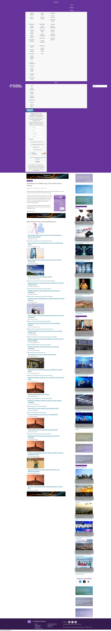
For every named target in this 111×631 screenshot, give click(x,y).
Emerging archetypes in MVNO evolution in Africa (83, 225)
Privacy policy (37, 158)
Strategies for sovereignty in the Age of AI (82, 277)
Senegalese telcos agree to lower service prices (42, 354)
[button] (32, 5)
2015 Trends (29, 180)
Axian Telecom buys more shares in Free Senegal (43, 430)
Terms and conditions (39, 157)
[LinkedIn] (80, 581)
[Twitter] (84, 581)
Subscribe (37, 161)
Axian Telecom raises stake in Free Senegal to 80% (43, 408)
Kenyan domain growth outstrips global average (83, 484)
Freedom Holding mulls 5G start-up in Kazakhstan (43, 414)
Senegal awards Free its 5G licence (38, 394)
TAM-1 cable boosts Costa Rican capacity (40, 277)
